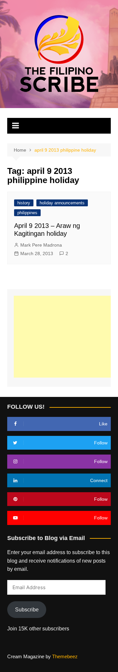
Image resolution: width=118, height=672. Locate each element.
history (23, 202)
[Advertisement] (66, 337)
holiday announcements (62, 202)
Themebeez (65, 656)
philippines (27, 212)
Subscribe (27, 609)
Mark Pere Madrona (41, 245)
